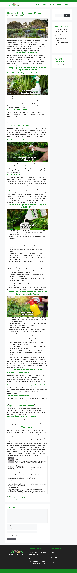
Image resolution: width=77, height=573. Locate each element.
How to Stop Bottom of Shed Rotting (17, 497)
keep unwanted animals (16, 191)
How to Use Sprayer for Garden (37, 561)
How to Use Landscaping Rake (37, 563)
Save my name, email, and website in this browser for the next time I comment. (27, 536)
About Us (28, 1)
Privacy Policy (54, 1)
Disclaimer (45, 1)
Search (57, 13)
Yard (30, 4)
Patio (37, 4)
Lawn (66, 4)
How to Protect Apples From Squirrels (17, 499)
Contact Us (36, 1)
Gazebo (59, 4)
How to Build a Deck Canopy (36, 566)
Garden (44, 4)
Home (20, 1)
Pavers (52, 4)
